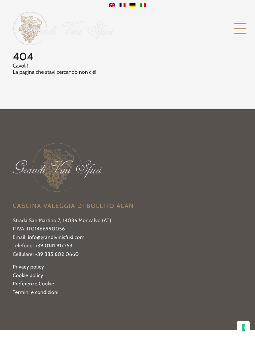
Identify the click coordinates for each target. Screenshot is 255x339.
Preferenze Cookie (33, 283)
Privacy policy (28, 267)
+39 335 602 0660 (57, 254)
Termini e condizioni (35, 292)
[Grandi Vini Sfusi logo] (63, 28)
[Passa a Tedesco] (132, 6)
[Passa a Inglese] (112, 6)
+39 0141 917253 (54, 245)
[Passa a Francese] (123, 6)
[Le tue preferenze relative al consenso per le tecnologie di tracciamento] (243, 327)
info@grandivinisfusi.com (56, 237)
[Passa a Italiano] (143, 6)
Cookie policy (28, 275)
